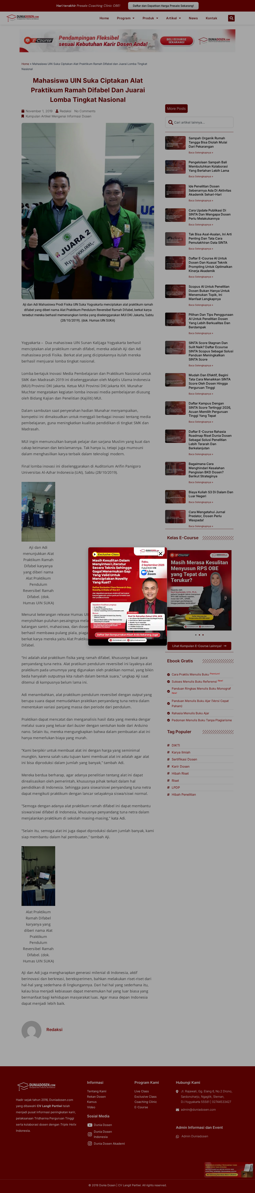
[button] (160, 553)
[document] (127, 596)
